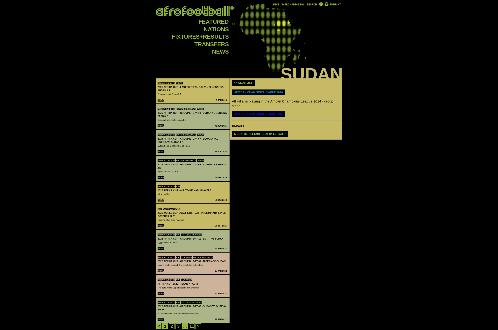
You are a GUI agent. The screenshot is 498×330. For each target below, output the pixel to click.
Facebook (321, 4)
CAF (178, 186)
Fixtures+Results (200, 37)
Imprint (335, 4)
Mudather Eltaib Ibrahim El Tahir (260, 133)
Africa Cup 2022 (166, 235)
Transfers (211, 44)
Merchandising (293, 4)
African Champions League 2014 (258, 92)
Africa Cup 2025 (166, 83)
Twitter (326, 4)
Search (312, 4)
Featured (213, 22)
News (220, 52)
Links (275, 4)
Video (179, 83)
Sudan (312, 74)
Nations (216, 29)
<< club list (243, 82)
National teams (171, 209)
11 (191, 326)
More (161, 100)
